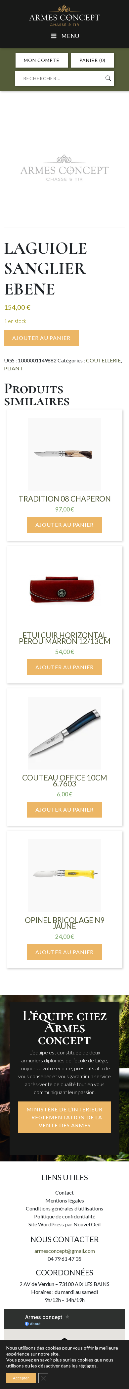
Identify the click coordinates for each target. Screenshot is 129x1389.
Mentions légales (64, 1200)
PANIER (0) (92, 60)
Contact (64, 1192)
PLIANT (13, 368)
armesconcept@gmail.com (64, 1251)
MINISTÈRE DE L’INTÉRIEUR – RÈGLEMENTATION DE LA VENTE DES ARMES (64, 1117)
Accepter (21, 1377)
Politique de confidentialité (64, 1216)
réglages (88, 1365)
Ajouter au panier (41, 338)
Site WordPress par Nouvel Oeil (64, 1224)
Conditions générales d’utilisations (64, 1208)
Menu (70, 35)
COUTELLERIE (103, 360)
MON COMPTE (42, 60)
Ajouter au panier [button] (64, 524)
